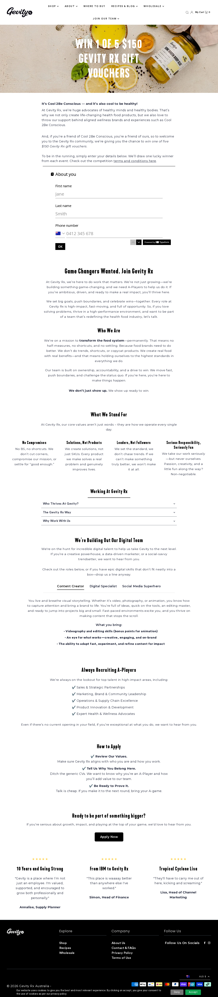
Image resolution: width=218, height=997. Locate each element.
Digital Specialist (103, 586)
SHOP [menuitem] (52, 6)
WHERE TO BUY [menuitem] (94, 6)
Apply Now (109, 837)
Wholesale (67, 952)
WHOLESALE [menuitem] (152, 6)
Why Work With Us (57, 520)
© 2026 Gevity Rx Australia (28, 986)
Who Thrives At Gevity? (61, 503)
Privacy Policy (122, 952)
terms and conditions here (135, 161)
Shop (63, 943)
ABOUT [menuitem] (70, 6)
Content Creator (70, 586)
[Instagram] (209, 943)
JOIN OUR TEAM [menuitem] (104, 19)
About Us (118, 943)
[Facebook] (204, 943)
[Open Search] (187, 12)
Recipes (65, 947)
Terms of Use (121, 957)
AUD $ (202, 976)
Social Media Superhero (141, 586)
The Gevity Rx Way (57, 512)
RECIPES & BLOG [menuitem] (123, 6)
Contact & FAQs (124, 947)
